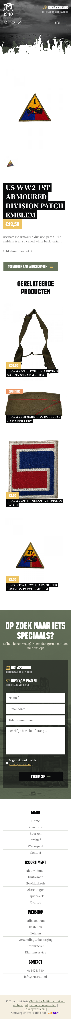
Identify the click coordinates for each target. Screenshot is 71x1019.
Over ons (35, 827)
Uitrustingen (36, 890)
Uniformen (35, 877)
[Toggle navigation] (64, 23)
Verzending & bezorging (35, 940)
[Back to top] (64, 1012)
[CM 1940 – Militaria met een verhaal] (8, 9)
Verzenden (38, 776)
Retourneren (36, 946)
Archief (35, 840)
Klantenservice (35, 952)
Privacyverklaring (35, 1009)
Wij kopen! (35, 846)
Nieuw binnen (35, 871)
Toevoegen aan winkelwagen (27, 266)
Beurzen (36, 833)
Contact (35, 852)
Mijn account (35, 921)
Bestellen (35, 927)
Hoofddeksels (35, 883)
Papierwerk (35, 896)
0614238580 (35, 970)
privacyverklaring (20, 764)
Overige (35, 902)
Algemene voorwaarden (40, 1005)
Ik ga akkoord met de (23, 762)
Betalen (35, 933)
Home (35, 821)
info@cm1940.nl (35, 977)
